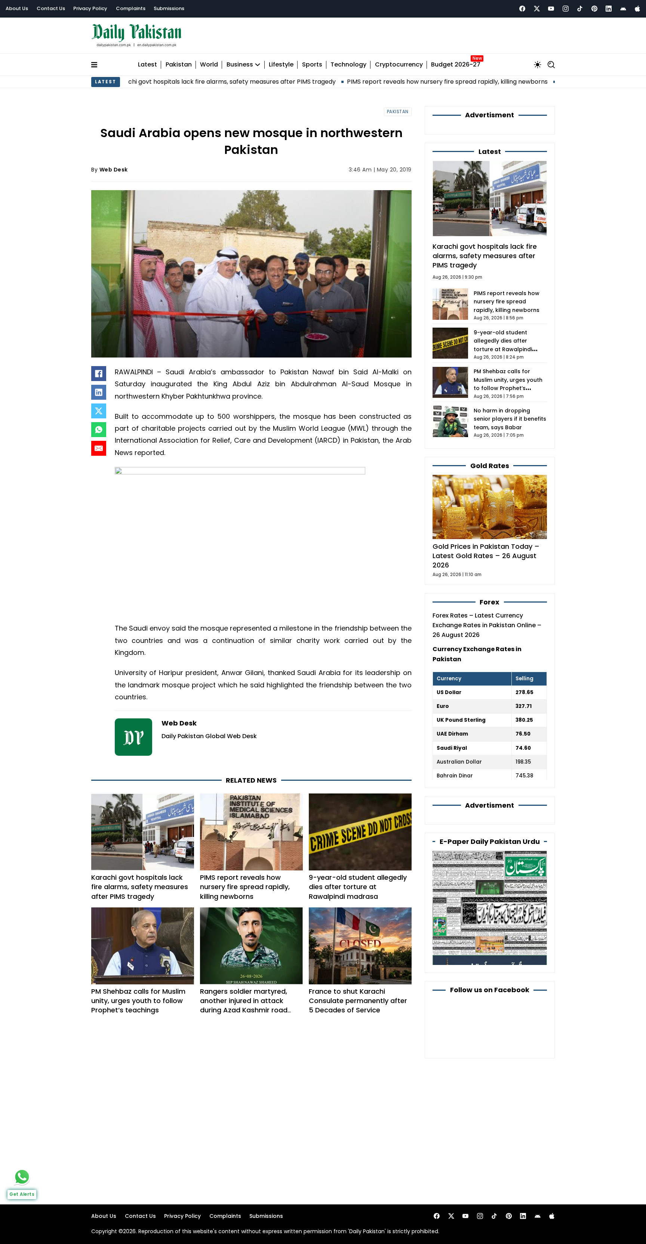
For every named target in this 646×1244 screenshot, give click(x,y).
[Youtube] (551, 9)
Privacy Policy (90, 8)
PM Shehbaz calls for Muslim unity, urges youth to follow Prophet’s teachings (138, 1001)
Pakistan (179, 65)
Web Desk (113, 169)
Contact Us (51, 8)
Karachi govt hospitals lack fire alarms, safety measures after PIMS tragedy (166, 81)
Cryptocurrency (399, 65)
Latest (147, 65)
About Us (17, 8)
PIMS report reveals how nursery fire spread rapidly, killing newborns (389, 81)
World (209, 65)
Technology (348, 65)
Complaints (130, 8)
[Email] (98, 448)
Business (240, 65)
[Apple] (637, 9)
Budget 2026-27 (455, 65)
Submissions (169, 8)
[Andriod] (623, 9)
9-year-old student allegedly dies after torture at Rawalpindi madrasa (358, 887)
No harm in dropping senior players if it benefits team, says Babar (510, 419)
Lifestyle (281, 65)
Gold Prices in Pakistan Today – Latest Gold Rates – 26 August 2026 (486, 556)
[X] (98, 410)
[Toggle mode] (537, 64)
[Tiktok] (580, 9)
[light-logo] (138, 36)
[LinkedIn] (98, 392)
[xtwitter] (537, 9)
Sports (312, 65)
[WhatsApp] (98, 429)
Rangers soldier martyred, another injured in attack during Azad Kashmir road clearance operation (243, 1005)
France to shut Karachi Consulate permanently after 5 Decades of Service (358, 1001)
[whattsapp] (22, 1176)
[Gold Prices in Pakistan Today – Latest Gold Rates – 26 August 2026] (490, 506)
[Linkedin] (609, 9)
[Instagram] (566, 9)
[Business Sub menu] (258, 65)
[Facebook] (522, 9)
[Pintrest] (594, 9)
